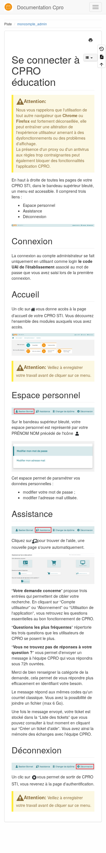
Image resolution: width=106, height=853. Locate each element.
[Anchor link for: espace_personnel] (84, 394)
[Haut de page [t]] (101, 64)
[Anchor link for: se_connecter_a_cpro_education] (61, 81)
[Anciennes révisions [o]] (101, 48)
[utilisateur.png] (77, 433)
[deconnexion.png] (34, 777)
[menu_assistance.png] (53, 568)
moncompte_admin (32, 23)
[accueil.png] (33, 309)
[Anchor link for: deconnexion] (66, 749)
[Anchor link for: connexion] (57, 240)
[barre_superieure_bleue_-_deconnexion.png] (53, 766)
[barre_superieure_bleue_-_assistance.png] (53, 529)
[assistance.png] (34, 540)
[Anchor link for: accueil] (43, 294)
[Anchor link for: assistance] (57, 513)
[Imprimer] (90, 39)
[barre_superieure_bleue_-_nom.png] (53, 410)
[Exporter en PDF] (101, 56)
